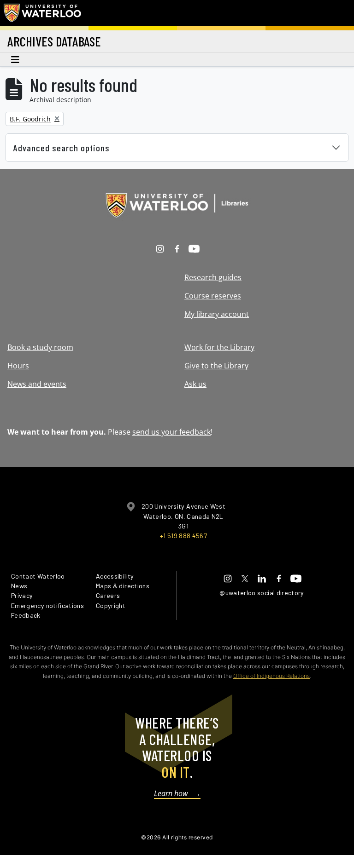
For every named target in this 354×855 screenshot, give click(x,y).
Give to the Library (216, 366)
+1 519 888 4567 (183, 535)
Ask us (195, 384)
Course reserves (212, 296)
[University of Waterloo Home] (43, 13)
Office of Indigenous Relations (271, 675)
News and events (36, 384)
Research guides (213, 277)
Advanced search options (61, 147)
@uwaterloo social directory (261, 593)
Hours (18, 366)
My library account (216, 314)
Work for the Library (219, 347)
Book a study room (40, 347)
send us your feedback (171, 432)
